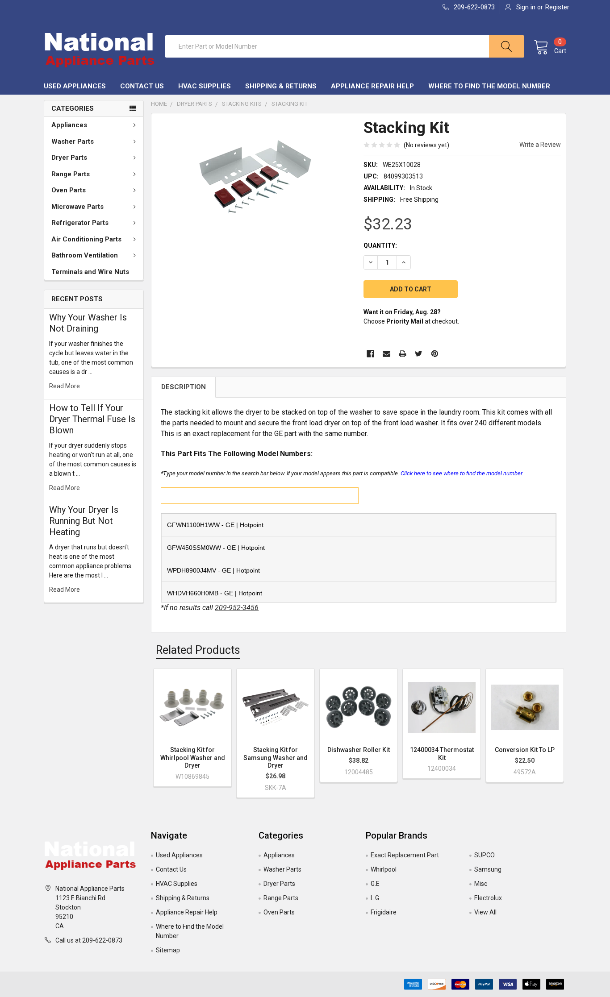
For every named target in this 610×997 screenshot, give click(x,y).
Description (183, 387)
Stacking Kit (290, 103)
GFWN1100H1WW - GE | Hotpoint (215, 524)
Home (159, 103)
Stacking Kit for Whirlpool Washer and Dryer (192, 757)
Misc (480, 883)
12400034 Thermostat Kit (442, 753)
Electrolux (488, 897)
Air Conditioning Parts (86, 239)
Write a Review (540, 144)
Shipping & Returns (281, 86)
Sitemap (168, 950)
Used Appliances (75, 86)
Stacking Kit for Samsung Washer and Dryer (275, 757)
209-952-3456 (237, 607)
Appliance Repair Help (372, 86)
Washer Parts (72, 141)
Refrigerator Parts (80, 223)
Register (557, 7)
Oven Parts (68, 190)
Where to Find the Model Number (489, 86)
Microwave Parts (77, 207)
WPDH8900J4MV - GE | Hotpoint (213, 570)
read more (64, 386)
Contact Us (142, 86)
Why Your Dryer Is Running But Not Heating (83, 520)
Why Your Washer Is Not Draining (88, 323)
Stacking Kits (242, 103)
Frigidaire (384, 912)
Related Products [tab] (198, 650)
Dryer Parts (69, 158)
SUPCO (484, 855)
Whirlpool (384, 869)
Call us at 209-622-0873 (88, 940)
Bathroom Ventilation (84, 255)
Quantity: (380, 245)
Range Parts (70, 174)
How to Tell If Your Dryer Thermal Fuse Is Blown (92, 419)
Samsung (487, 869)
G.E (375, 883)
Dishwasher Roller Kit (358, 749)
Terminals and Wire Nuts (90, 272)
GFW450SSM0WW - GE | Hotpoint (216, 547)
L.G (375, 897)
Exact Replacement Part (405, 855)
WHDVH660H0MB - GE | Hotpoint (214, 593)
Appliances (69, 125)
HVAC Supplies (204, 86)
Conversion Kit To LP (525, 749)
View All (485, 912)
